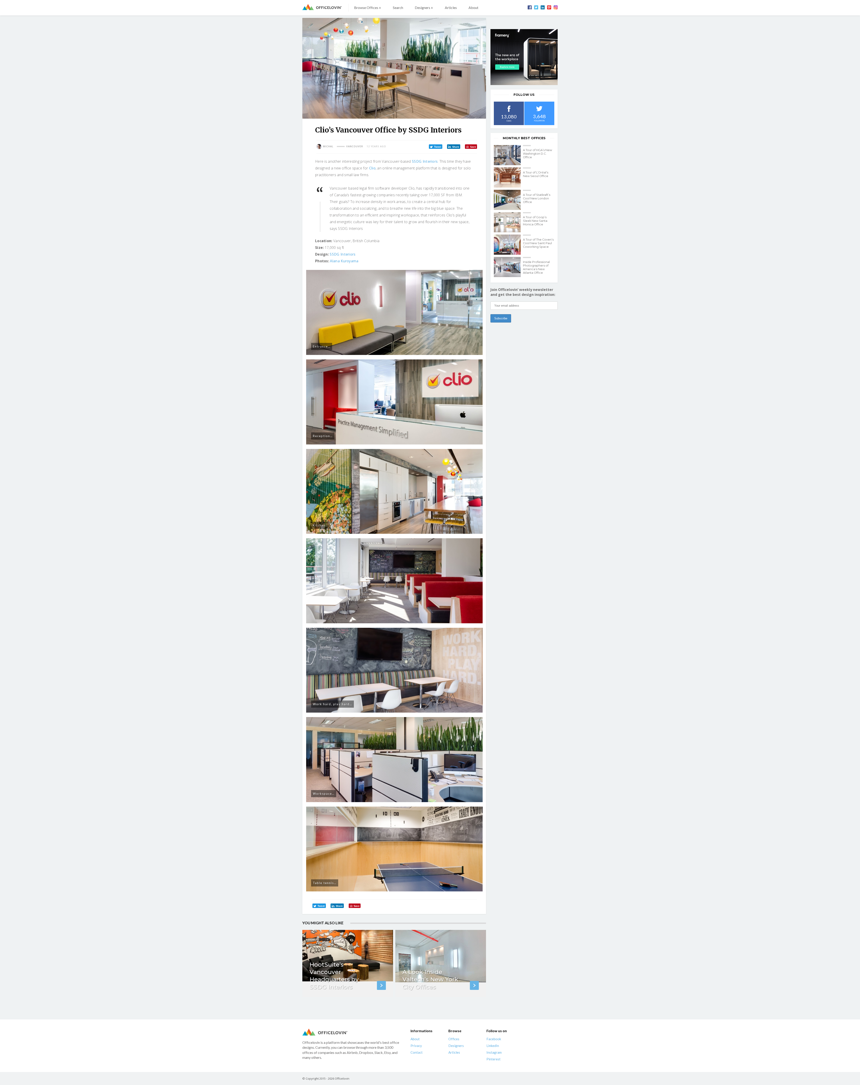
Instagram (494, 1052)
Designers (456, 1046)
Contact (417, 1052)
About (473, 7)
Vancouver (354, 146)
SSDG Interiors (425, 161)
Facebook (493, 1039)
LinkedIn (492, 1046)
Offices (453, 1039)
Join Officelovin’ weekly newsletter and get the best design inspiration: (522, 292)
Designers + (424, 7)
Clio (372, 168)
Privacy (416, 1046)
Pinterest (493, 1059)
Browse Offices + (367, 7)
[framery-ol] (524, 57)
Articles (451, 7)
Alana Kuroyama (344, 260)
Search (398, 7)
